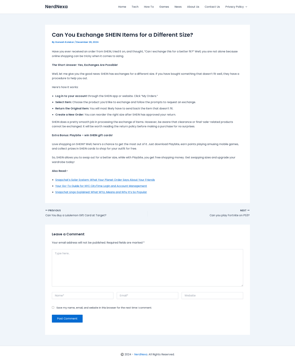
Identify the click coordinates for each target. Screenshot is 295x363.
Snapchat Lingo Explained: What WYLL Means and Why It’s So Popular (101, 192)
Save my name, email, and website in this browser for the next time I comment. (104, 307)
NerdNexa (56, 7)
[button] (245, 7)
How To (149, 7)
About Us (193, 7)
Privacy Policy (234, 7)
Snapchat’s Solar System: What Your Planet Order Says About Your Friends (105, 180)
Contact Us (212, 7)
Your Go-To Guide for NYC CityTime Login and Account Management (101, 186)
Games (164, 7)
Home (122, 7)
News (178, 7)
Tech (135, 7)
